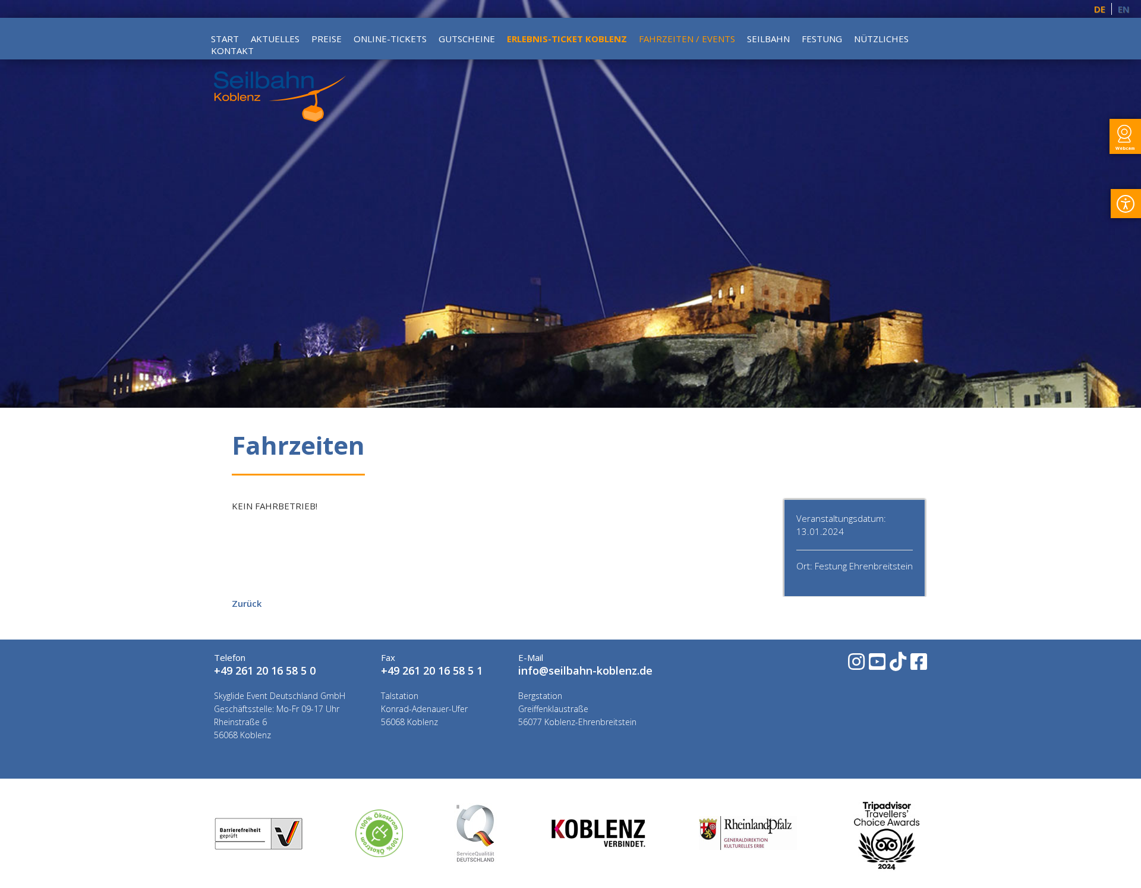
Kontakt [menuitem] (232, 50)
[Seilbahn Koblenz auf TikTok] (897, 665)
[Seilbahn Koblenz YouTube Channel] (876, 665)
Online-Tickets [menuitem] (390, 39)
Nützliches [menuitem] (881, 39)
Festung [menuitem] (822, 39)
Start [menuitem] (225, 39)
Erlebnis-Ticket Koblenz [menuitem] (567, 39)
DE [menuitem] (1099, 9)
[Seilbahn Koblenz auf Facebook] (918, 665)
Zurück (246, 603)
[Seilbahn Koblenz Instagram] (855, 665)
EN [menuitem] (1123, 9)
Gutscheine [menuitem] (467, 39)
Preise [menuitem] (326, 39)
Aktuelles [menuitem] (275, 39)
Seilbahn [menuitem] (768, 39)
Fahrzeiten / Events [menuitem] (687, 39)
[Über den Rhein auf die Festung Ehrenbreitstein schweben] (280, 118)
